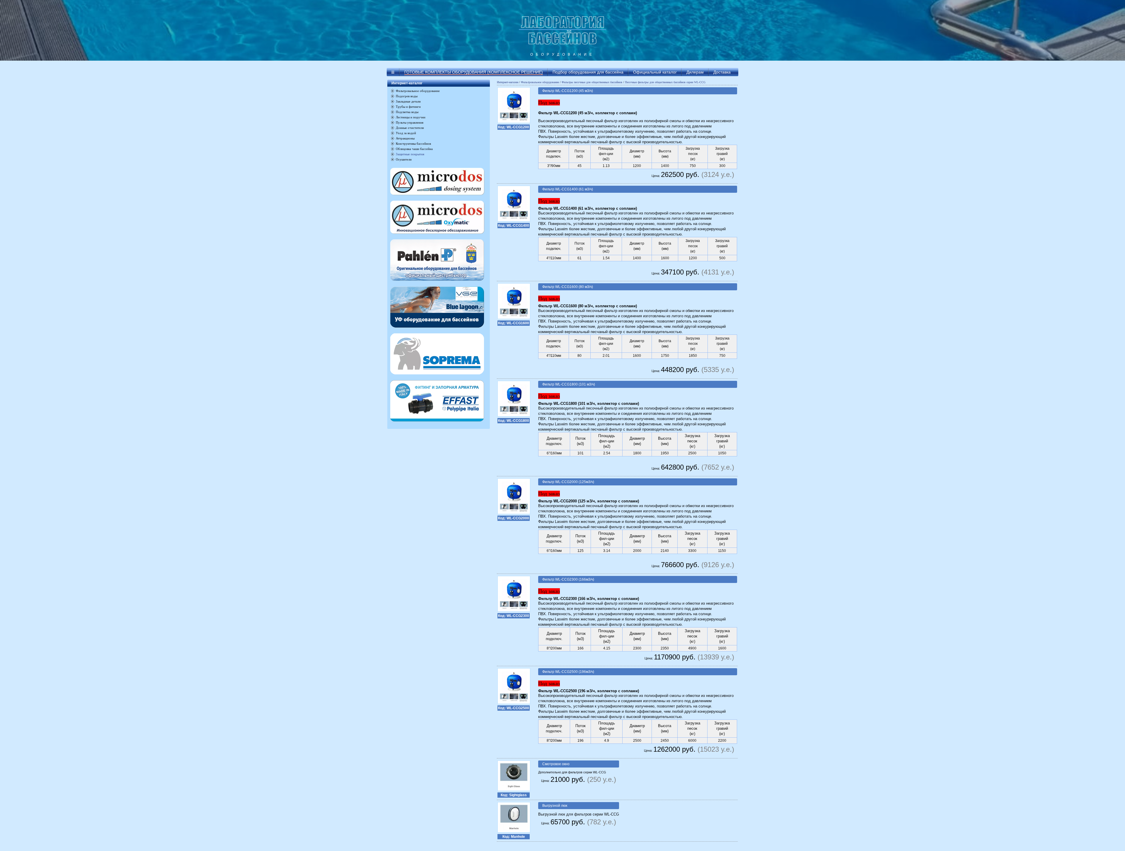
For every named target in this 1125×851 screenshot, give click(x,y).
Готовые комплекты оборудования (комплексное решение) (473, 72)
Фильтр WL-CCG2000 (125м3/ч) (568, 482)
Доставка (722, 72)
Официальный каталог (655, 72)
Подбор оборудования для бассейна (588, 72)
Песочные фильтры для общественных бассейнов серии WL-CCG (665, 82)
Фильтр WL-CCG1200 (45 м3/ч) (567, 91)
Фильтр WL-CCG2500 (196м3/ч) (568, 672)
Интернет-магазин (507, 82)
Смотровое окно (556, 764)
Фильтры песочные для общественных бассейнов (592, 82)
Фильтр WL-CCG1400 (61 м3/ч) (567, 189)
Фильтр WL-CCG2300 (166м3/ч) (568, 579)
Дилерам (695, 72)
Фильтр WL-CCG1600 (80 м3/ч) (567, 287)
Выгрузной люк (554, 806)
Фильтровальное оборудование (540, 82)
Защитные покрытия (410, 154)
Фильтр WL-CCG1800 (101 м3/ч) (568, 384)
